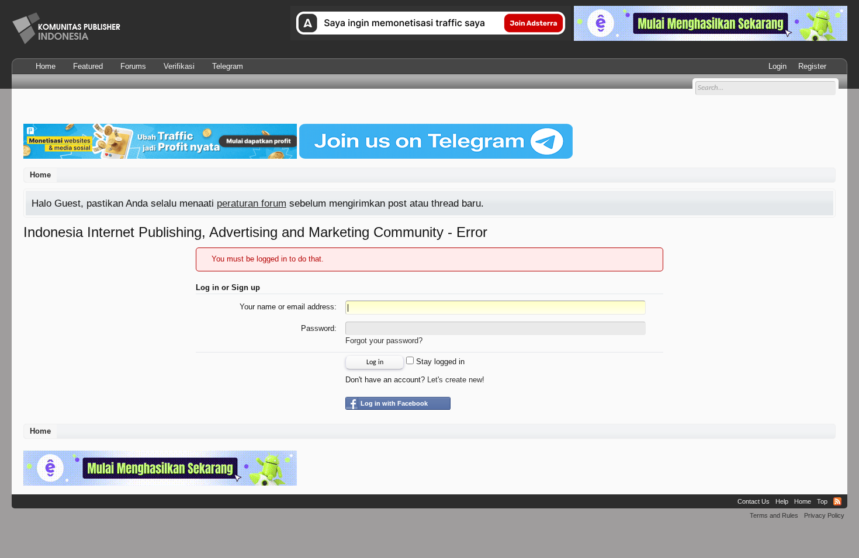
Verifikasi (179, 66)
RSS (837, 501)
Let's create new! (455, 379)
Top (822, 501)
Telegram (227, 66)
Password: (319, 328)
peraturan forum (251, 203)
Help (781, 501)
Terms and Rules (774, 515)
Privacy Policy (824, 515)
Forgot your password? (383, 340)
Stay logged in (439, 361)
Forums (133, 66)
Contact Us (753, 501)
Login (777, 66)
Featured (88, 66)
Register (812, 66)
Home (46, 66)
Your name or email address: (288, 306)
